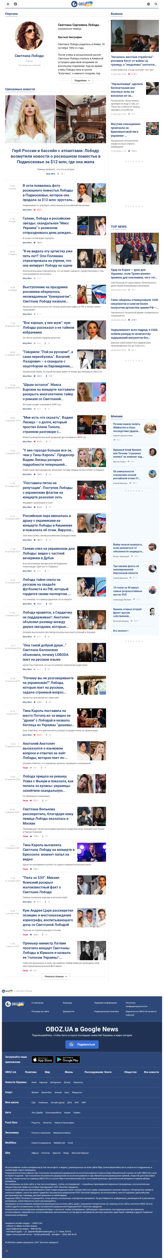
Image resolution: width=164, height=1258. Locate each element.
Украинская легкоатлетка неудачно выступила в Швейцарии (124, 143)
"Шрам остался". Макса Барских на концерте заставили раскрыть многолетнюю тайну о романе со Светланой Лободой (48, 392)
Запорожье (55, 1082)
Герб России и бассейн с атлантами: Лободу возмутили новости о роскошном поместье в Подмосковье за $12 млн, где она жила (56, 156)
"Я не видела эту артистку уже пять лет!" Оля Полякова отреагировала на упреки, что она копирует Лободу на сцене (48, 258)
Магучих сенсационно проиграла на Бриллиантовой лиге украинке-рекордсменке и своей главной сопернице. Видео (126, 130)
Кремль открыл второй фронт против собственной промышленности (127, 613)
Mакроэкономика (61, 1133)
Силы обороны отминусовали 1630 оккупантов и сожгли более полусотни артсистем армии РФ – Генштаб (134, 304)
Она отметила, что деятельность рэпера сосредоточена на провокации (60, 730)
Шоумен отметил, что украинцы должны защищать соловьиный (57, 763)
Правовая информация (105, 1003)
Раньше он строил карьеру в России (42, 930)
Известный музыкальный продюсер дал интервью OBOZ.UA (54, 437)
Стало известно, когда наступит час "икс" (132, 70)
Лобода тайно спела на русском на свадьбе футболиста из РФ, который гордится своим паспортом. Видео (45, 587)
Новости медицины (41, 1143)
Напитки (47, 1122)
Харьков (43, 1082)
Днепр (67, 1082)
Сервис (76, 1112)
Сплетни (45, 1153)
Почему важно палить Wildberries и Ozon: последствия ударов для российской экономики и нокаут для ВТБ (126, 428)
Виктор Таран (119, 462)
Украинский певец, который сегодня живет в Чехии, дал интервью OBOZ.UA (62, 371)
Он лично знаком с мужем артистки (41, 337)
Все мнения (120, 630)
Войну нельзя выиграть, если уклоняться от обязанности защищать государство (128, 548)
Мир (47, 1072)
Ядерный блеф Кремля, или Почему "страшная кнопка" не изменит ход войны (127, 453)
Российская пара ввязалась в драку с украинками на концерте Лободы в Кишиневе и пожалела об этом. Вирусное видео (48, 523)
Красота (57, 1153)
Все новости (151, 1072)
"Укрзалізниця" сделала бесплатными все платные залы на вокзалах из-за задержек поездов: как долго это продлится (127, 90)
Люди (25, 768)
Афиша (35, 1153)
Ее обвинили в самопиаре (36, 796)
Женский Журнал (80, 1153)
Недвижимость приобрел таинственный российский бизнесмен (56, 205)
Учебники (43, 1102)
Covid (70, 1143)
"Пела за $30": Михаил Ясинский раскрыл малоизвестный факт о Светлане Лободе (42, 885)
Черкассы (78, 1082)
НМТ (84, 1102)
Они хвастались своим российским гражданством (49, 535)
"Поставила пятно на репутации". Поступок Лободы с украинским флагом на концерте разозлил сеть (48, 490)
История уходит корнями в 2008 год (42, 404)
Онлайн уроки (58, 1102)
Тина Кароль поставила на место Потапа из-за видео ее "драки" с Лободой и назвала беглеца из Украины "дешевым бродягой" (48, 718)
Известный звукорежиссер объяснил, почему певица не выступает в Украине (63, 470)
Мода (66, 1153)
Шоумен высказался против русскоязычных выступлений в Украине (59, 632)
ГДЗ (33, 1102)
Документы (68, 1011)
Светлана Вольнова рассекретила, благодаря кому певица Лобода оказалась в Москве (48, 816)
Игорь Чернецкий (121, 556)
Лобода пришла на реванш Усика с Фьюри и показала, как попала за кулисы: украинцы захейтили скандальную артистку (48, 783)
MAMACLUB (59, 1143)
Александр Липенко (122, 600)
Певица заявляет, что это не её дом (55, 169)
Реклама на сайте (40, 1011)
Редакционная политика (106, 1011)
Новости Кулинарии (64, 1122)
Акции (67, 1112)
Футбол (35, 1092)
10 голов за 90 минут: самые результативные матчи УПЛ (127, 591)
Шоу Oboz (50, 174)
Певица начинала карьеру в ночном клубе (45, 897)
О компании (38, 1003)
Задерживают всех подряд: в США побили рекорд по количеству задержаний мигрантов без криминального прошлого (134, 334)
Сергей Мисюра (120, 483)
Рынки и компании (41, 1133)
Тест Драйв (37, 1112)
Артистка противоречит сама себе (41, 697)
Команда (67, 1003)
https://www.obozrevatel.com (111, 1167)
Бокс (67, 1092)
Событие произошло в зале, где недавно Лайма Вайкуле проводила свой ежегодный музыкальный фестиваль (61, 964)
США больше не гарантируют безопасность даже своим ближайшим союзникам (133, 284)
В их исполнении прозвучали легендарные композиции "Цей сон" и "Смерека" (45, 565)
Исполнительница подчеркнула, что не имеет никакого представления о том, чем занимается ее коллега (63, 272)
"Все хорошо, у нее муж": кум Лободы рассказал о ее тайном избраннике (48, 327)
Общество (130, 1072)
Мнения (117, 416)
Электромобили (53, 1112)
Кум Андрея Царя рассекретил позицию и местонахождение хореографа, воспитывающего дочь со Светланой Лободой (48, 917)
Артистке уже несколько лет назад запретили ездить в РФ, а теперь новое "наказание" (61, 308)
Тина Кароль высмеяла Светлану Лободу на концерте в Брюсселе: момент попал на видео (49, 852)
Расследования (94, 1072)
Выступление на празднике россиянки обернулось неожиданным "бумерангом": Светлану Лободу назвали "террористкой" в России (47, 294)
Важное (117, 14)
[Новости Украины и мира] (7, 992)
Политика (31, 1072)
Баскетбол (46, 1092)
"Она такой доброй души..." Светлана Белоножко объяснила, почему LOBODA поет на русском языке (46, 652)
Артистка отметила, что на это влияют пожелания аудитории (55, 665)
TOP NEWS (119, 227)
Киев (34, 1082)
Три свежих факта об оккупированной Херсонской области (126, 570)
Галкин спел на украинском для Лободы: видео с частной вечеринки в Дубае (49, 553)
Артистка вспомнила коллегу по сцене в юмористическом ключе (57, 864)
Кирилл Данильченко (123, 436)
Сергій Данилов (120, 578)
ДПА (69, 1102)
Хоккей (58, 1092)
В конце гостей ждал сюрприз (38, 238)
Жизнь (69, 1072)
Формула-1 (77, 1092)
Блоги (107, 1072)
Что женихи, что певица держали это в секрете (47, 599)
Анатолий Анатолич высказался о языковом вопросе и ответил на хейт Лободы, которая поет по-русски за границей (44, 751)
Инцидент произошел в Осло (38, 502)
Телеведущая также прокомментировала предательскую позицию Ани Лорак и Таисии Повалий (63, 830)
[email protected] (41, 1234)
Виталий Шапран (121, 621)
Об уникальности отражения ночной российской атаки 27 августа (125, 475)
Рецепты (36, 1122)
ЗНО (77, 1102)
